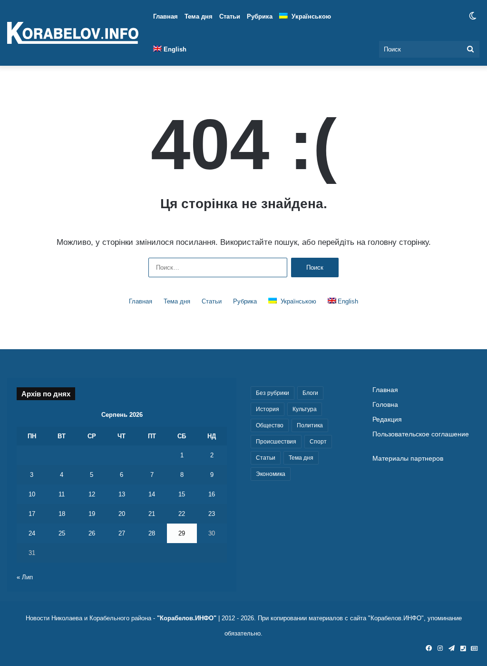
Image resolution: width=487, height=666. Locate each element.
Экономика (270, 474)
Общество (269, 425)
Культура (304, 409)
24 (32, 533)
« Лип (25, 577)
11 (61, 494)
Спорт (318, 441)
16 (211, 494)
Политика (310, 425)
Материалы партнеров (407, 458)
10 (32, 494)
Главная (165, 16)
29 (181, 533)
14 (151, 494)
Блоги (310, 393)
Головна (385, 404)
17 (32, 513)
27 (121, 533)
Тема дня (199, 16)
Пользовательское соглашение (420, 434)
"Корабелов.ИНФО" (186, 618)
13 (121, 494)
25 (61, 533)
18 (61, 513)
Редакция (387, 419)
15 (181, 494)
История (267, 409)
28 (151, 533)
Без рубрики (272, 393)
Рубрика (260, 16)
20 (121, 513)
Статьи (229, 16)
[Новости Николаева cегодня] (72, 33)
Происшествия (276, 441)
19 (91, 513)
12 (91, 494)
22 (181, 513)
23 (211, 513)
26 (91, 533)
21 (151, 513)
